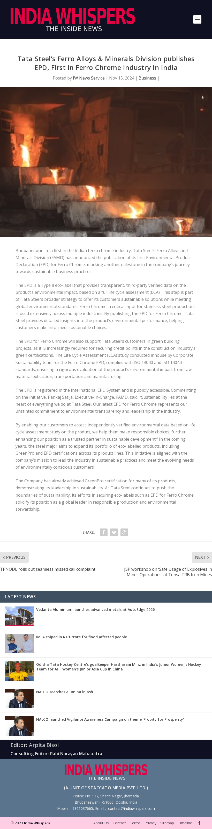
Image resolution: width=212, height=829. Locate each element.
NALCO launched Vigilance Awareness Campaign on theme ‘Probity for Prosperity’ (110, 719)
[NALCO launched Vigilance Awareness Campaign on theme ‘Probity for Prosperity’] (19, 726)
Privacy (150, 822)
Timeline (185, 822)
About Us (101, 822)
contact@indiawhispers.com (131, 808)
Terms (135, 822)
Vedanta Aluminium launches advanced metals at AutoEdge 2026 (95, 609)
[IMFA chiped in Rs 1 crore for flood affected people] (19, 643)
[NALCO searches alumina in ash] (19, 698)
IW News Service (89, 78)
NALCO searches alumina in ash (64, 691)
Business (147, 78)
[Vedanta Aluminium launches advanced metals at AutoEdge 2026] (19, 616)
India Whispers (37, 823)
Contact (119, 822)
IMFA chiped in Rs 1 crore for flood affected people (81, 636)
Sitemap (167, 822)
